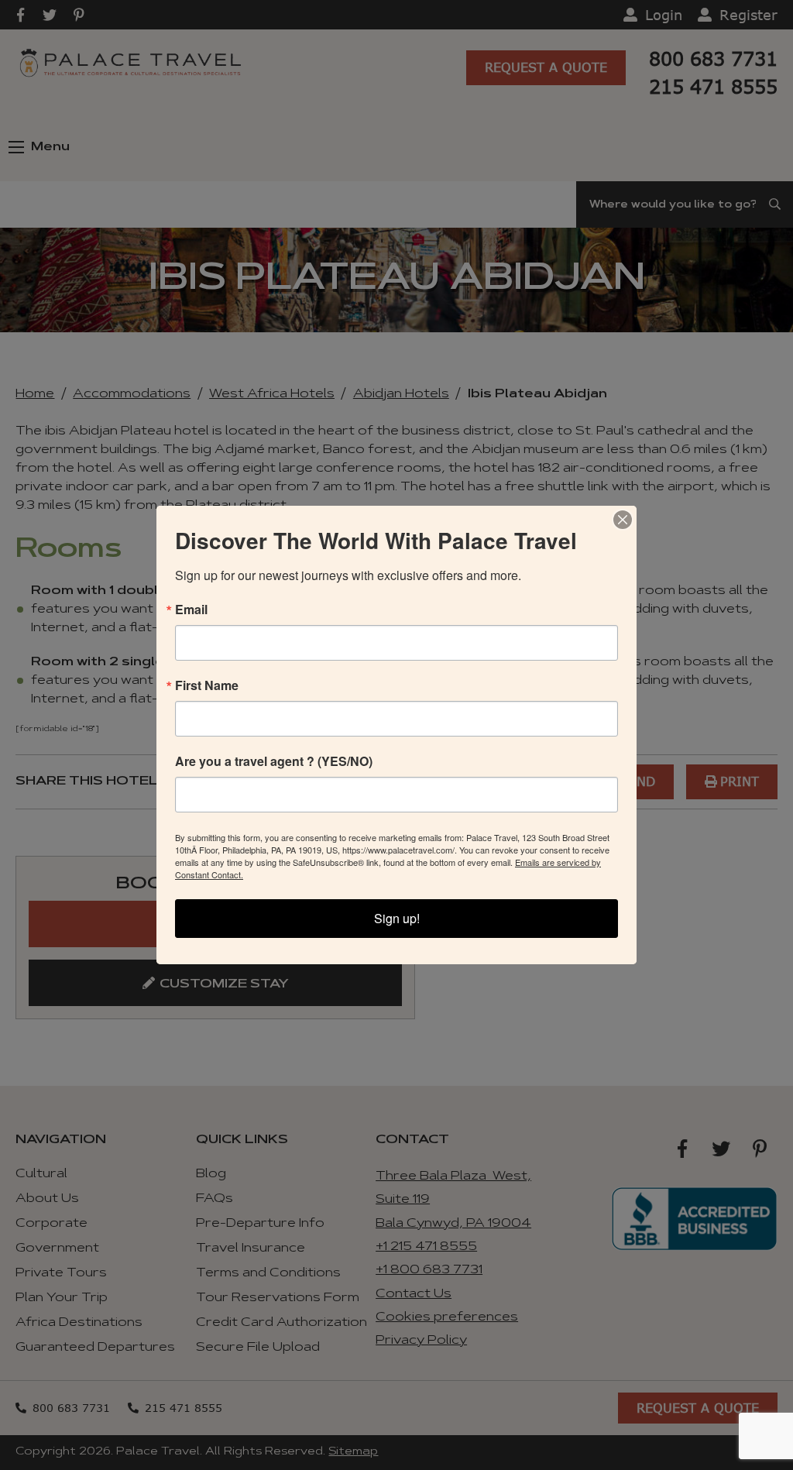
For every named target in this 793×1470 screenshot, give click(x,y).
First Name (207, 685)
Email (191, 609)
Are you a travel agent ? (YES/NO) (273, 761)
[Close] (622, 519)
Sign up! (397, 918)
